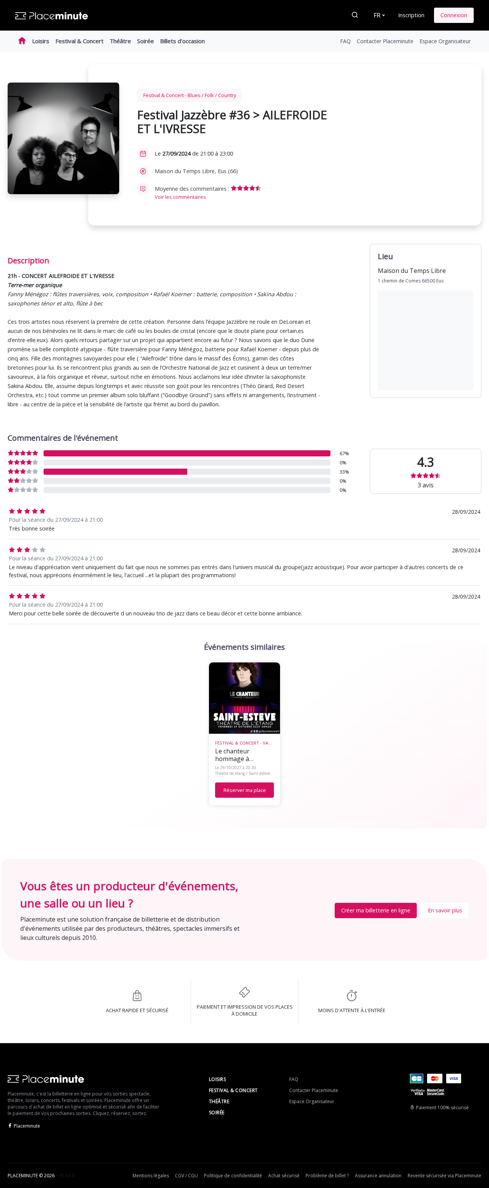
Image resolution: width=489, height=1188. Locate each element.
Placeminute (27, 1126)
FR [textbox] (377, 15)
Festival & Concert (79, 41)
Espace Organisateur (445, 41)
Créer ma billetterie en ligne (375, 910)
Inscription (411, 15)
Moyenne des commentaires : (193, 192)
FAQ (345, 41)
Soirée (145, 41)
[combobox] (379, 15)
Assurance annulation (378, 1175)
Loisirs (40, 41)
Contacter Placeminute (385, 41)
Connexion (453, 15)
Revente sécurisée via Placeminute (444, 1175)
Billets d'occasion (182, 41)
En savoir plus (445, 910)
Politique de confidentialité (233, 1175)
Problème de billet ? (327, 1175)
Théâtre (120, 41)
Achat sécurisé (284, 1175)
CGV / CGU (186, 1175)
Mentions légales (151, 1175)
